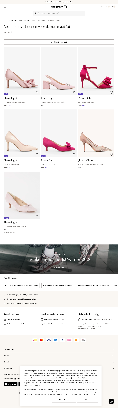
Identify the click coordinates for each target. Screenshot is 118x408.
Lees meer (93, 394)
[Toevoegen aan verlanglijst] (37, 92)
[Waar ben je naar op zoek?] (36, 13)
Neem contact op (87, 319)
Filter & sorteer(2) (60, 42)
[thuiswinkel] (83, 341)
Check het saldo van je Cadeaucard (57, 324)
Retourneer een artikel (15, 324)
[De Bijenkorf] (59, 6)
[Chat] (111, 401)
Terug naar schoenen (14, 20)
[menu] (5, 7)
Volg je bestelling (13, 319)
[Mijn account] (101, 7)
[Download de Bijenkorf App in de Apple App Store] (11, 384)
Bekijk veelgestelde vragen (54, 319)
